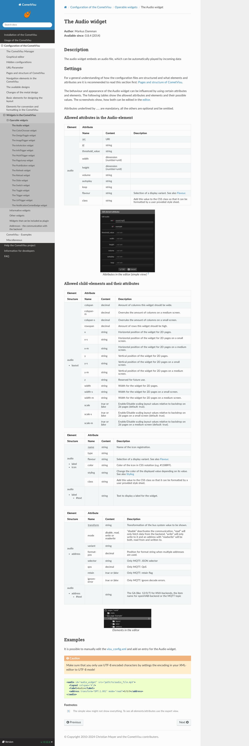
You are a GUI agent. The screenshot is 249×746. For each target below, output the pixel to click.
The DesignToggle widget (24, 136)
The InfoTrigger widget (22, 151)
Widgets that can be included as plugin (29, 221)
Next (182, 722)
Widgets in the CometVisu (21, 115)
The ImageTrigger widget (23, 141)
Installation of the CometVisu (20, 35)
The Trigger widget (21, 196)
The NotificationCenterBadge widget (29, 206)
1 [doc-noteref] (148, 273)
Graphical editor (15, 57)
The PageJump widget (22, 161)
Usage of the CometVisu (17, 40)
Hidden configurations (19, 62)
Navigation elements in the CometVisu (21, 80)
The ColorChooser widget (24, 131)
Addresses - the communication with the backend (28, 228)
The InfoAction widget (22, 146)
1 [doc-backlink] (68, 711)
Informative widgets (19, 210)
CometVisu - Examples (19, 234)
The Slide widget (20, 181)
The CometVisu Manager (20, 51)
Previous (75, 722)
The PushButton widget (23, 166)
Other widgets (16, 216)
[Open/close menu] (2, 46)
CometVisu (28, 4)
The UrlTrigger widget (22, 200)
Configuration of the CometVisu (22, 45)
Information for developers (19, 251)
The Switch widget (21, 185)
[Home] (65, 7)
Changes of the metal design (22, 92)
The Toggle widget (20, 191)
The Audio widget (20, 126)
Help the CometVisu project (19, 245)
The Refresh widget (21, 171)
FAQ (6, 256)
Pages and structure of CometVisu (25, 73)
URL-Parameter (14, 67)
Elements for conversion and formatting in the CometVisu (22, 108)
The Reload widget (21, 175)
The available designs (18, 87)
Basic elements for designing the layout (24, 100)
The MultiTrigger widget (23, 156)
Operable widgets (18, 120)
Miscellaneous (14, 240)
